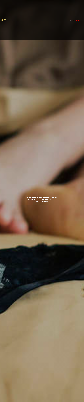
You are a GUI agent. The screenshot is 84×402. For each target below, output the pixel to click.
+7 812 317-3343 (71, 19)
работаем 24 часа (72, 20)
